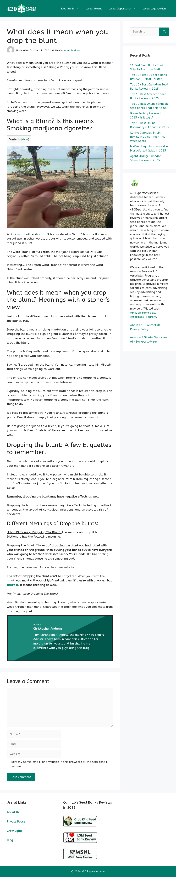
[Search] (164, 32)
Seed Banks (68, 8)
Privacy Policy (139, 329)
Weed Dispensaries (120, 8)
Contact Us (153, 325)
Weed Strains (94, 8)
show (25, 139)
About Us (136, 325)
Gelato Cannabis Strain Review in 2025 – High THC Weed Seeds (147, 137)
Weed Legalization (154, 8)
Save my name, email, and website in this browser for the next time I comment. (59, 764)
